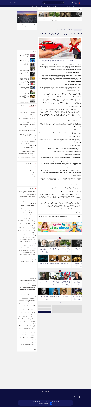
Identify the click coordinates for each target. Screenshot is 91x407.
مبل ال (35, 177)
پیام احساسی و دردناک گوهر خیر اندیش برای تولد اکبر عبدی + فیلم (77, 283)
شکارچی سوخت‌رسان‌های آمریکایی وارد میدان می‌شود (27, 275)
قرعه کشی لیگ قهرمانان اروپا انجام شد (24, 61)
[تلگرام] (41, 216)
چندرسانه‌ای (38, 6)
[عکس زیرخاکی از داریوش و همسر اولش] (65, 291)
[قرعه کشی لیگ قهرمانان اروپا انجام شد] (32, 60)
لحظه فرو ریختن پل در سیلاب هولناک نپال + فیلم (27, 287)
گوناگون (80, 9)
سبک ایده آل (34, 168)
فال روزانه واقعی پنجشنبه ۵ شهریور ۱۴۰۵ (43, 264)
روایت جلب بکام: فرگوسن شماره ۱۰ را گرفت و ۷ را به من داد (24, 70)
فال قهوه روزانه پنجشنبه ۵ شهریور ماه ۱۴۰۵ (54, 264)
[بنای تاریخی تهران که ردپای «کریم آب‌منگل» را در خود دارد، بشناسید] (44, 14)
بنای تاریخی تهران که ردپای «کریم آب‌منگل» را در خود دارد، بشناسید (44, 18)
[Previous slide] (19, 17)
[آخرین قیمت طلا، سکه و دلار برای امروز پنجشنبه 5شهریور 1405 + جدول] (32, 78)
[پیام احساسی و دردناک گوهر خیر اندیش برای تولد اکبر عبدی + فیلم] (77, 276)
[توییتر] (39, 216)
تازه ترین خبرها (33, 175)
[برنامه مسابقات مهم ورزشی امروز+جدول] (32, 92)
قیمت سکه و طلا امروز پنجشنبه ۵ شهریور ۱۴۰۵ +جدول (77, 265)
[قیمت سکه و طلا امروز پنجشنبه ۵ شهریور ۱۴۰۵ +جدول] (77, 258)
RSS (10, 2)
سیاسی (70, 6)
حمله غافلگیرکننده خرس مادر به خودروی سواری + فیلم (27, 316)
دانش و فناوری (49, 6)
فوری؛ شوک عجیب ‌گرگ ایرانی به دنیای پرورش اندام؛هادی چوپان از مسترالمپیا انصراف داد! (65, 283)
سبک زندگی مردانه (33, 170)
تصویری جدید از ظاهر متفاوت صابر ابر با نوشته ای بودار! (43, 298)
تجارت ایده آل (33, 173)
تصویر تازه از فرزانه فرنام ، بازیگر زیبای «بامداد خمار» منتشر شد (44, 283)
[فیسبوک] (43, 216)
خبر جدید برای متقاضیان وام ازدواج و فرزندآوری (28, 212)
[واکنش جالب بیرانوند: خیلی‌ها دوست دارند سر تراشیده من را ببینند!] (32, 83)
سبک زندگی (43, 6)
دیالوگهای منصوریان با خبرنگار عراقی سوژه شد (28, 245)
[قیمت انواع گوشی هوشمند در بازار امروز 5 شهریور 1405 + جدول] (32, 87)
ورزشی (54, 6)
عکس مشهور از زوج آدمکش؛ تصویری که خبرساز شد (65, 18)
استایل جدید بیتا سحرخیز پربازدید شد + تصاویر (28, 199)
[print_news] (46, 216)
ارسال (44, 311)
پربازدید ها (32, 105)
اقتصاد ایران (34, 166)
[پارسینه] (75, 2)
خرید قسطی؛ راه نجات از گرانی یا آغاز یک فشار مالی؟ (27, 332)
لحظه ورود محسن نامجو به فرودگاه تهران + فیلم (24, 56)
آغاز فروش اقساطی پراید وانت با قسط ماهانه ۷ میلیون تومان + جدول (24, 101)
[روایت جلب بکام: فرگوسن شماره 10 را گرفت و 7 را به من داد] (32, 69)
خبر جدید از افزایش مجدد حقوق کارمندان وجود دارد (27, 250)
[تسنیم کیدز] (60, 227)
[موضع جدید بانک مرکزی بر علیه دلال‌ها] (32, 65)
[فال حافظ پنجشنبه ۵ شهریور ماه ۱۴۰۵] (65, 258)
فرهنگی (58, 6)
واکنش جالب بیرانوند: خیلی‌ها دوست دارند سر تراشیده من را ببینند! (24, 83)
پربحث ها (20, 105)
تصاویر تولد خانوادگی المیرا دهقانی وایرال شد (28, 210)
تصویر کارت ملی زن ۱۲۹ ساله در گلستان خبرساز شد (27, 273)
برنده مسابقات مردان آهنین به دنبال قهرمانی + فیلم (27, 239)
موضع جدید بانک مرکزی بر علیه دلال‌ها (24, 65)
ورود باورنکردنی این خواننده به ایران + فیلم (76, 18)
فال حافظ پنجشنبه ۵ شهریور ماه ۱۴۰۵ (65, 264)
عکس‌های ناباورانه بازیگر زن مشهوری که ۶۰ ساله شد (54, 297)
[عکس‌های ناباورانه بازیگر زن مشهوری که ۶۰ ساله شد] (54, 291)
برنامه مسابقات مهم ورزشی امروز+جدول (24, 92)
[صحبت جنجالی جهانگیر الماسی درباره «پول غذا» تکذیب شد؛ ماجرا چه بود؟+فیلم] (43, 243)
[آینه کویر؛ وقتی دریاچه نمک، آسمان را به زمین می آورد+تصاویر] (27, 17)
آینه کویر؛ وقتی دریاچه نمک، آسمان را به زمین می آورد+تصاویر (26, 25)
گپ (81, 397)
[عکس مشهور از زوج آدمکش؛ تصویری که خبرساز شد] (65, 14)
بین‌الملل (66, 6)
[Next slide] (35, 17)
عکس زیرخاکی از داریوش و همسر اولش (66, 297)
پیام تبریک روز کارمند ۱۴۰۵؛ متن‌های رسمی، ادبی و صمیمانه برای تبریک (54, 283)
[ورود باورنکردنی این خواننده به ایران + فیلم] (76, 14)
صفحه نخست (79, 6)
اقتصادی (74, 6)
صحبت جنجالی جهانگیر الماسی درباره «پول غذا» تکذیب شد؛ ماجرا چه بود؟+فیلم (43, 250)
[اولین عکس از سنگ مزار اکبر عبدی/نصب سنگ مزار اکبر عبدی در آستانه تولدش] (77, 291)
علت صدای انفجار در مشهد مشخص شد (29, 252)
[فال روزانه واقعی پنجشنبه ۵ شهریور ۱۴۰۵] (43, 258)
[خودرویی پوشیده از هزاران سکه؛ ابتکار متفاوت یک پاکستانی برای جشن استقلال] (54, 14)
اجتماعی (62, 6)
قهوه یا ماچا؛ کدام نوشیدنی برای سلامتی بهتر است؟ (27, 303)
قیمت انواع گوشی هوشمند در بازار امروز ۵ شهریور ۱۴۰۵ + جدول (24, 88)
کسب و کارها (32, 6)
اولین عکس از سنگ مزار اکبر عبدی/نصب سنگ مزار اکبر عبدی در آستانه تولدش (77, 298)
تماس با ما (14, 2)
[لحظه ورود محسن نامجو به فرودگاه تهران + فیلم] (32, 56)
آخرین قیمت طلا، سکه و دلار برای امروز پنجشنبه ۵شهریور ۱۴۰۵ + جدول (24, 79)
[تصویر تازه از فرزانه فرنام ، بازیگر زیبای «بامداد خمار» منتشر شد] (43, 276)
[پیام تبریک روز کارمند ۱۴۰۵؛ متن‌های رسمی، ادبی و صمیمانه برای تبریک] (54, 276)
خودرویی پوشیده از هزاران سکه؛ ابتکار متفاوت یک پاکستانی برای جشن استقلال (55, 19)
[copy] (78, 216)
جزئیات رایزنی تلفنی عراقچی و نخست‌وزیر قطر (28, 269)
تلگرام (76, 397)
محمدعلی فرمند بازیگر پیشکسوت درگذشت (27, 112)
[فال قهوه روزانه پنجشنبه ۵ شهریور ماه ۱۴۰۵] (54, 258)
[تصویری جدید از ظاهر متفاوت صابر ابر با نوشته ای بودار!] (43, 291)
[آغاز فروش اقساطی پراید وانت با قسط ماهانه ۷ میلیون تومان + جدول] (32, 101)
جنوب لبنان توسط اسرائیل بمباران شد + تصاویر (28, 267)
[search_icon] (44, 3)
